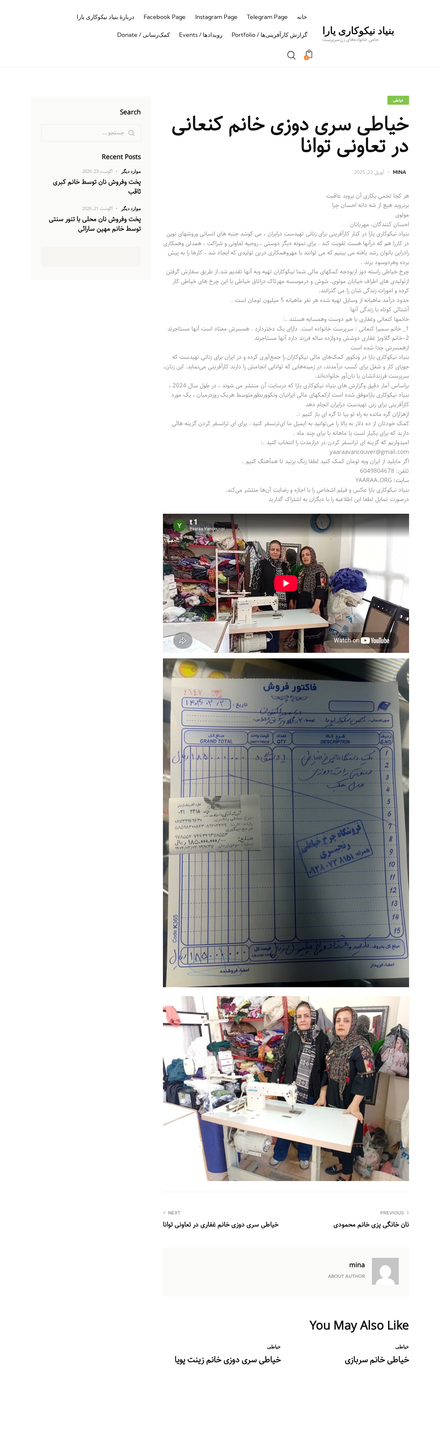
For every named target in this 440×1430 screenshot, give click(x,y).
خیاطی (398, 100)
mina (357, 1265)
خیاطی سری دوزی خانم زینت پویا (228, 1360)
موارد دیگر (131, 171)
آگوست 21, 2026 (97, 209)
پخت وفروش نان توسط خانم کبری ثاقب (97, 186)
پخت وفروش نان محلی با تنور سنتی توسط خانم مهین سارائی (95, 224)
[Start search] (291, 55)
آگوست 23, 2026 (97, 172)
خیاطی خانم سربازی (377, 1360)
